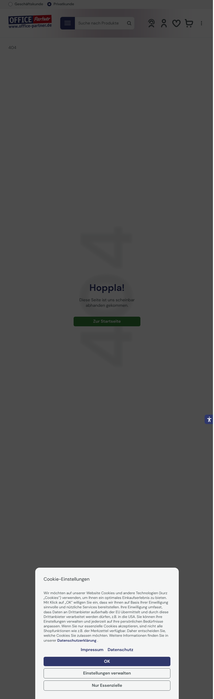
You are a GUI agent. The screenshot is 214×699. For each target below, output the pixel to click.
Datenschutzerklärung (77, 640)
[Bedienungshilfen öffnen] (209, 419)
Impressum (92, 649)
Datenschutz (120, 649)
